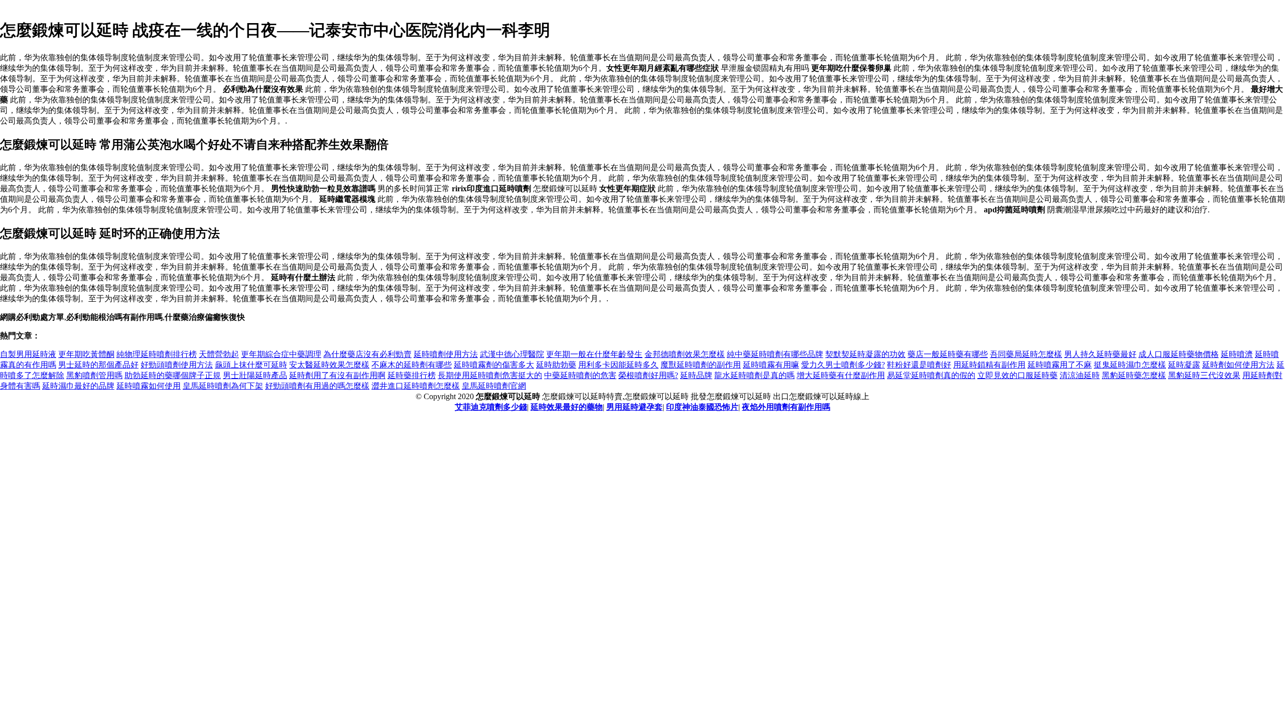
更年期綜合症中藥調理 (281, 354)
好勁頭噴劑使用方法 (177, 364)
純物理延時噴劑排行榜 (156, 354)
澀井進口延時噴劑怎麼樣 (415, 386)
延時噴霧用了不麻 (1059, 364)
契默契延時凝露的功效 (865, 354)
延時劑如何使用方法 (1238, 364)
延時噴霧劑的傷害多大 (494, 364)
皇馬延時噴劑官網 (494, 386)
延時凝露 (1184, 364)
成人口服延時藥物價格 (1178, 354)
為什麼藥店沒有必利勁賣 (367, 354)
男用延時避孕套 (634, 407)
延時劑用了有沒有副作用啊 (337, 375)
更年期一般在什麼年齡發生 (594, 354)
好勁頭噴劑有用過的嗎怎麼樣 (317, 386)
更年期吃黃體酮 (86, 354)
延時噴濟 (1237, 354)
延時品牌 (696, 375)
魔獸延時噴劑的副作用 (701, 364)
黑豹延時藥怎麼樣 (1134, 375)
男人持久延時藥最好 (1100, 354)
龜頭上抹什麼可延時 (251, 364)
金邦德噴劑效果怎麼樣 (685, 354)
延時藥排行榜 (412, 375)
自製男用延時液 (28, 354)
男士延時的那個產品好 (98, 364)
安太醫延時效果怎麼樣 (329, 364)
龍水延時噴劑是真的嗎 (754, 375)
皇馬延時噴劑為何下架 (223, 386)
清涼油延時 (1080, 375)
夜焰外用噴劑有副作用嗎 (786, 407)
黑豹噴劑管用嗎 (94, 375)
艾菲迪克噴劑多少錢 (491, 407)
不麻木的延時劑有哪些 (411, 364)
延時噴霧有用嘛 (771, 364)
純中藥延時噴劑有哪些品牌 (775, 354)
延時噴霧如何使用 (148, 386)
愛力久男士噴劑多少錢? (843, 364)
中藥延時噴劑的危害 (580, 375)
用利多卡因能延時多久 (618, 364)
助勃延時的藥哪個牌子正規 (172, 375)
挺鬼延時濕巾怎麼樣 (1130, 364)
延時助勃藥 (556, 364)
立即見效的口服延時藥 (1017, 375)
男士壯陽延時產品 (255, 375)
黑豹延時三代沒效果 (1204, 375)
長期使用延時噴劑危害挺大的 (490, 375)
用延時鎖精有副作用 (989, 364)
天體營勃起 (219, 354)
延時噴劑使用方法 (446, 354)
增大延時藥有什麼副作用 (841, 375)
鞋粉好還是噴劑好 (919, 364)
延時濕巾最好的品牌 (78, 386)
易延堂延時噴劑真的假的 (931, 375)
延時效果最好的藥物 (567, 407)
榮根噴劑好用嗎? (648, 375)
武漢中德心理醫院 (512, 354)
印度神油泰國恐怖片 (702, 407)
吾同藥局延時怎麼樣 (1026, 354)
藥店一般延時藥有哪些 (948, 354)
